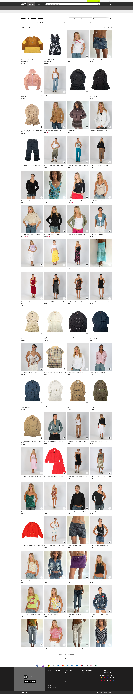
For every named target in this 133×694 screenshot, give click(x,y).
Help (48, 672)
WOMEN (31, 4)
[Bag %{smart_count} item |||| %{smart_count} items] (110, 4)
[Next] (110, 19)
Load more (66, 659)
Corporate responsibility (69, 676)
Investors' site (67, 679)
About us (66, 672)
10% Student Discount (51, 681)
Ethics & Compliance (51, 687)
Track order (49, 674)
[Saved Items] (106, 4)
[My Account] (103, 4)
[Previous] (68, 19)
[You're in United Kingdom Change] (110, 1)
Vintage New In (74, 18)
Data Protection (50, 685)
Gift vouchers (84, 674)
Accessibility (109, 692)
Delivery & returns (51, 676)
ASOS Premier (50, 679)
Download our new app (93, 1)
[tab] (23, 8)
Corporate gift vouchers (86, 676)
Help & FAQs (104, 1)
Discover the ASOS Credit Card (88, 683)
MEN (39, 4)
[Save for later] (41, 56)
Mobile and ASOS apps (87, 672)
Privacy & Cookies (99, 692)
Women (27, 15)
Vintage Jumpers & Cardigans (100, 18)
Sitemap (49, 683)
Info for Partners (85, 681)
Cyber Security (68, 681)
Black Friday (84, 679)
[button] (101, 677)
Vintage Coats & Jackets (86, 18)
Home (22, 15)
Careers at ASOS (68, 674)
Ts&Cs (105, 692)
